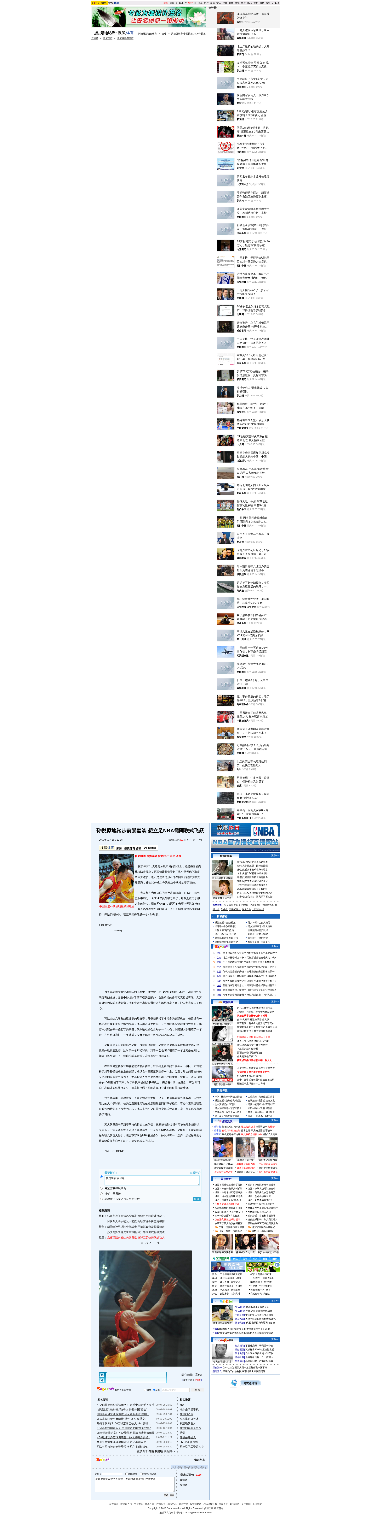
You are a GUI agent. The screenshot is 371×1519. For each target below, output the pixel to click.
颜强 (239, 861)
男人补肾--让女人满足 (259, 922)
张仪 (239, 869)
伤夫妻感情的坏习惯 (225, 1104)
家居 (212, 3)
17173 (275, 3)
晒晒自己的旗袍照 (232, 1371)
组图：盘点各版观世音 (259, 1196)
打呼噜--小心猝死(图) (225, 926)
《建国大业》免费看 (247, 1048)
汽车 (200, 3)
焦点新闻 (239, 1345)
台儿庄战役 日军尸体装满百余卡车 (254, 1008)
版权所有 (218, 1508)
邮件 (231, 3)
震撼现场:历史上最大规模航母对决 (254, 1031)
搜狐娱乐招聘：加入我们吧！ (263, 1219)
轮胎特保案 (268, 904)
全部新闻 (246, 1504)
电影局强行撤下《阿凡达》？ (262, 994)
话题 (219, 980)
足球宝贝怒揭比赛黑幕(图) (231, 1333)
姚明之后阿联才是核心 (151, 1215)
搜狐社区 (226, 1301)
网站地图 (234, 1504)
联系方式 (183, 1504)
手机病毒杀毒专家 (231, 1134)
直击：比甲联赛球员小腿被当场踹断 (255, 1079)
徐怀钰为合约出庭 (245, 1252)
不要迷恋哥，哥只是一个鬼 (259, 1345)
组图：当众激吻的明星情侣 (229, 1196)
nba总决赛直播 (189, 1442)
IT (195, 3)
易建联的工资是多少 (192, 1446)
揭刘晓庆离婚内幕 (246, 1164)
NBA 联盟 (240, 1307)
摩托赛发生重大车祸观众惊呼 (263, 1208)
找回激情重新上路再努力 (255, 877)
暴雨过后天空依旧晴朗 (253, 1371)
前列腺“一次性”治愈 (258, 938)
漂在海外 (217, 1367)
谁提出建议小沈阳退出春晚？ (262, 976)
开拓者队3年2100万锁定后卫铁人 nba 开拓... (124, 1423)
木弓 (239, 873)
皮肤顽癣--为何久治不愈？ (228, 1112)
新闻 (165, 3)
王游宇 (240, 885)
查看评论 (195, 1172)
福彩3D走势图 (270, 1134)
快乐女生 (246, 909)
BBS (249, 3)
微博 (237, 3)
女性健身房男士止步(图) (259, 1329)
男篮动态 (107, 38)
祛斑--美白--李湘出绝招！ (261, 1108)
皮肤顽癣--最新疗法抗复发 (261, 1100)
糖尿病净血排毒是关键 (226, 942)
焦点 (219, 957)
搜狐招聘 (149, 1504)
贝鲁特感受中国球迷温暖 (255, 865)
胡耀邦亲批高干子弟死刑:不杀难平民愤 (257, 1027)
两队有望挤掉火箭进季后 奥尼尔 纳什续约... (123, 1446)
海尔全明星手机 (189, 1409)
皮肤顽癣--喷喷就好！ (259, 930)
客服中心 (172, 1504)
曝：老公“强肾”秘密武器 (227, 1116)
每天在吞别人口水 (222, 1361)
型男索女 (239, 1361)
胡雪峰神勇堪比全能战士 (122, 1226)
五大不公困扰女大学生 (234, 980)
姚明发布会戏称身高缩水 (255, 869)
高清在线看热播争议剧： (250, 1015)
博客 (243, 3)
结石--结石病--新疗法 (225, 934)
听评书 (217, 1126)
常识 (219, 971)
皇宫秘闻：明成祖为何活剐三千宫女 (255, 1023)
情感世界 (239, 1357)
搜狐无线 (227, 1121)
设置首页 (113, 1504)
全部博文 (257, 1504)
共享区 (217, 1134)
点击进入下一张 (150, 1242)
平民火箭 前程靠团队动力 (259, 1311)
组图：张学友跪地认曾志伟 (262, 1188)
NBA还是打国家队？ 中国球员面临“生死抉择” (124, 1428)
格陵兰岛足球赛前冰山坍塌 (251, 1083)
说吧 (256, 3)
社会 (219, 994)
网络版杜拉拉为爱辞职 (259, 1211)
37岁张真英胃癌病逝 (222, 1044)
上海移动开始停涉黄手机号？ (262, 980)
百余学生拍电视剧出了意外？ (262, 967)
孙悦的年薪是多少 (190, 1428)
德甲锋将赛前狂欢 (222, 1323)
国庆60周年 (235, 909)
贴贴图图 (239, 1349)
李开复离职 (255, 904)
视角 (219, 962)
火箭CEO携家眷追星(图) (254, 873)
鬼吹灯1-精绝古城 (231, 1130)
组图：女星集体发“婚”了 (260, 1200)
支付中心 (138, 1504)
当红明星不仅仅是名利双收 (259, 1353)
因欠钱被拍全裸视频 (222, 878)
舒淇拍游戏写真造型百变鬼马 (263, 1223)
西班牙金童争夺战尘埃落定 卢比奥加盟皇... (122, 1442)
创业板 (224, 909)
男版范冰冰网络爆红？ (234, 985)
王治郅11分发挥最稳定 (151, 1226)
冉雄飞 (240, 892)
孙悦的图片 (186, 1414)
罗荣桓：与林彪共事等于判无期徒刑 (255, 1011)
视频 (225, 3)
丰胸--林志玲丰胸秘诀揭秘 (228, 1096)
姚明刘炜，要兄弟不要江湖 (258, 896)
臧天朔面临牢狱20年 (247, 1056)
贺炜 (239, 865)
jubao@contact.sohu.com (198, 1512)
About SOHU (210, 1504)
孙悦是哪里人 (188, 1437)
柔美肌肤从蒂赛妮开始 (226, 938)
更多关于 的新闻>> (156, 1451)
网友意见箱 (250, 1383)
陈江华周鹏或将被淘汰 (151, 1232)
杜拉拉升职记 (248, 1126)
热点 (219, 985)
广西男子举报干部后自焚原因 (259, 962)
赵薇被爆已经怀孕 (223, 1164)
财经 (190, 3)
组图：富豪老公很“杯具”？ (228, 1200)
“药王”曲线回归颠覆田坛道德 (260, 1322)
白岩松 (240, 896)
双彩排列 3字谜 (189, 1418)
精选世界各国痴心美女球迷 (259, 1333)
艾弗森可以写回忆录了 (256, 881)
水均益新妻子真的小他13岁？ (262, 953)
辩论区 (183, 1485)
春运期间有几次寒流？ (234, 967)
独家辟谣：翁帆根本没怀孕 (262, 1215)
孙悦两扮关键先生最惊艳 (122, 1232)
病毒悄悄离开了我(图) (256, 889)
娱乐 (181, 3)
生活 (219, 967)
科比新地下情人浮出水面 (250, 1075)
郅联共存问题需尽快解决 (122, 1215)
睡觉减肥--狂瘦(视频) (225, 922)
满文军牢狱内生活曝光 (263, 1227)
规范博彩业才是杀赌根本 (255, 861)
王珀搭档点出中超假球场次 (258, 892)
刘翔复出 (243, 904)
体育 (172, 3)
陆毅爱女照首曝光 (268, 1168)
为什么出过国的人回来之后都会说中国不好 (245, 1367)
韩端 (239, 877)
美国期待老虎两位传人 (256, 885)
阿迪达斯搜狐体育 (147, 33)
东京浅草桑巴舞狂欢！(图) (228, 1208)
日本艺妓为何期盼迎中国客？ (262, 990)
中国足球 (239, 1315)
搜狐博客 (226, 856)
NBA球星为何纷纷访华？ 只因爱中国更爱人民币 (125, 1404)
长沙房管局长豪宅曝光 (234, 976)
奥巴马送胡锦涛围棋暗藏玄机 (260, 1318)
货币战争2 (268, 1130)
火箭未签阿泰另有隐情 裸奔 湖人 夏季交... (122, 1418)
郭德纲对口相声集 (231, 1126)
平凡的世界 (256, 1130)
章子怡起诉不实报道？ (234, 953)
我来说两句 (174, 839)
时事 (219, 990)
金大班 (265, 1019)
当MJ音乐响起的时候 (262, 1231)
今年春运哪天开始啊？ (234, 994)
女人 (218, 3)
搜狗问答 (221, 947)
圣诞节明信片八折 (223, 1172)
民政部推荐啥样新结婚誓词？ (262, 985)
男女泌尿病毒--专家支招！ (228, 1108)
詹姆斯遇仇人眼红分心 (257, 1307)
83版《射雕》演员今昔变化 (229, 1211)
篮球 (164, 33)
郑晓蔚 (240, 881)
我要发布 (199, 1459)
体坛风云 (239, 1318)
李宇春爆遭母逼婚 (223, 1168)
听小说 (217, 1130)
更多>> (275, 855)
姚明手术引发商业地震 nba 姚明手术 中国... (123, 1414)
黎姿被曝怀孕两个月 (222, 1252)
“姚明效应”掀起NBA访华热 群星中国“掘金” (122, 1409)
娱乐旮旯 (239, 1353)
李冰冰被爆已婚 (245, 1160)
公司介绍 (223, 1504)
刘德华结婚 (258, 909)
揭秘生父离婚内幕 (268, 1160)
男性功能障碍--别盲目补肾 (261, 1104)
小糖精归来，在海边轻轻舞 (259, 1361)
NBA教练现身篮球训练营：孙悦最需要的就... (123, 1437)
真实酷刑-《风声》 (222, 1024)
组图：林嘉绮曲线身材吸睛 (229, 1188)
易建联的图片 (188, 1423)
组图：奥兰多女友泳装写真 (262, 1192)
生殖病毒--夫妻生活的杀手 (261, 1096)
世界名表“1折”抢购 (224, 930)
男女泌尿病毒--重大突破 (260, 926)
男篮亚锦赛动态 (125, 38)
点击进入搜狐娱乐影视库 (227, 1219)
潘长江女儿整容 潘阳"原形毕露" (253, 1041)
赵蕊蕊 (240, 889)
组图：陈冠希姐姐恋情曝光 (229, 1192)
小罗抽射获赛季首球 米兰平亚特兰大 (256, 1068)
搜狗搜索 (105, 1389)
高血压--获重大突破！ (259, 934)
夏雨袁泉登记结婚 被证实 (250, 1052)
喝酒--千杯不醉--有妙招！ (261, 1116)
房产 (206, 3)
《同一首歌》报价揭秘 (230, 1231)
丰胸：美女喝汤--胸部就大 (261, 1112)
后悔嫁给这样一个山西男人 (259, 1357)
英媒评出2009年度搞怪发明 (259, 1349)
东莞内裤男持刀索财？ (234, 990)
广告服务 (161, 1504)
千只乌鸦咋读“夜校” (233, 962)
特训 (182, 1432)
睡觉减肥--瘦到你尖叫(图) (228, 1100)
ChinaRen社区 (226, 1340)
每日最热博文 (231, 904)
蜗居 (265, 1015)
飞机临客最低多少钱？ (234, 971)
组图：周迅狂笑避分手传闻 (229, 1184)
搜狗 (268, 3)
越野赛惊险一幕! (222, 1084)
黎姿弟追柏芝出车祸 (268, 1252)
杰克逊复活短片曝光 (222, 1063)
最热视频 (228, 1002)
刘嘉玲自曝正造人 (246, 1172)
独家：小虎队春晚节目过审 (262, 1184)
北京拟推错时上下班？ (234, 957)
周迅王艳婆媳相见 (246, 1168)
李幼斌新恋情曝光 (268, 1164)
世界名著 (245, 1130)
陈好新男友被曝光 (268, 1172)
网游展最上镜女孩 (222, 898)
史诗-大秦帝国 (244, 1019)
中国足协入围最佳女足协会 (259, 1315)
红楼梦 (271, 1126)
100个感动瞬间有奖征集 (227, 1215)
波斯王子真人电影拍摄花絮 (229, 1223)
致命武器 (257, 1019)
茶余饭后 (226, 1178)
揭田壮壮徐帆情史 (223, 1160)
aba (182, 1404)
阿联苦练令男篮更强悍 (151, 1221)
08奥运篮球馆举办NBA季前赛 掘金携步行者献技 (126, 1432)
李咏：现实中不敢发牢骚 (231, 1227)
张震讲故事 (261, 1126)
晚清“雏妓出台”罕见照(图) (261, 1204)
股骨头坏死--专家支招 (259, 942)
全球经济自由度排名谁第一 (261, 971)
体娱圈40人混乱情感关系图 (232, 1329)
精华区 (183, 1480)
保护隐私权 (196, 1504)
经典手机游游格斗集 (251, 1134)
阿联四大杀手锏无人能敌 (122, 1221)
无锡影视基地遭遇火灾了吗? (261, 957)
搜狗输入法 (126, 1504)
